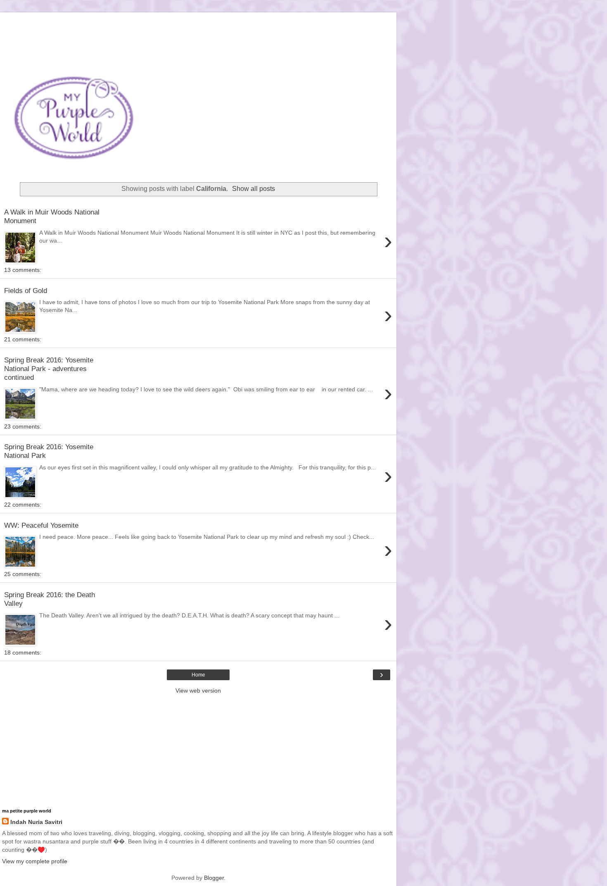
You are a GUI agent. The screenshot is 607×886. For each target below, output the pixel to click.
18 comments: (22, 652)
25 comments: (22, 574)
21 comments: (22, 339)
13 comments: (22, 270)
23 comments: (22, 426)
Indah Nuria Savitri (36, 822)
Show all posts (253, 188)
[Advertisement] (198, 22)
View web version (198, 690)
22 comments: (22, 504)
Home (198, 675)
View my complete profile (34, 861)
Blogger (214, 877)
